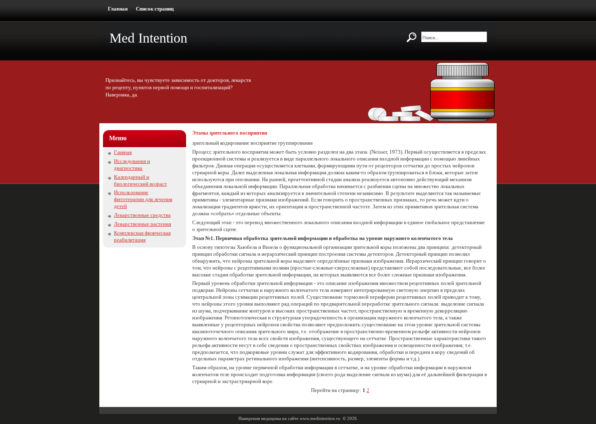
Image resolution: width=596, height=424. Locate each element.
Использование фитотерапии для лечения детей (143, 199)
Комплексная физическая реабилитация (142, 236)
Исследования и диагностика (132, 164)
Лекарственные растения (142, 224)
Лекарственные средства (142, 215)
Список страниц (155, 9)
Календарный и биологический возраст (140, 180)
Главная (118, 9)
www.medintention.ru (320, 418)
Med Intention (148, 37)
